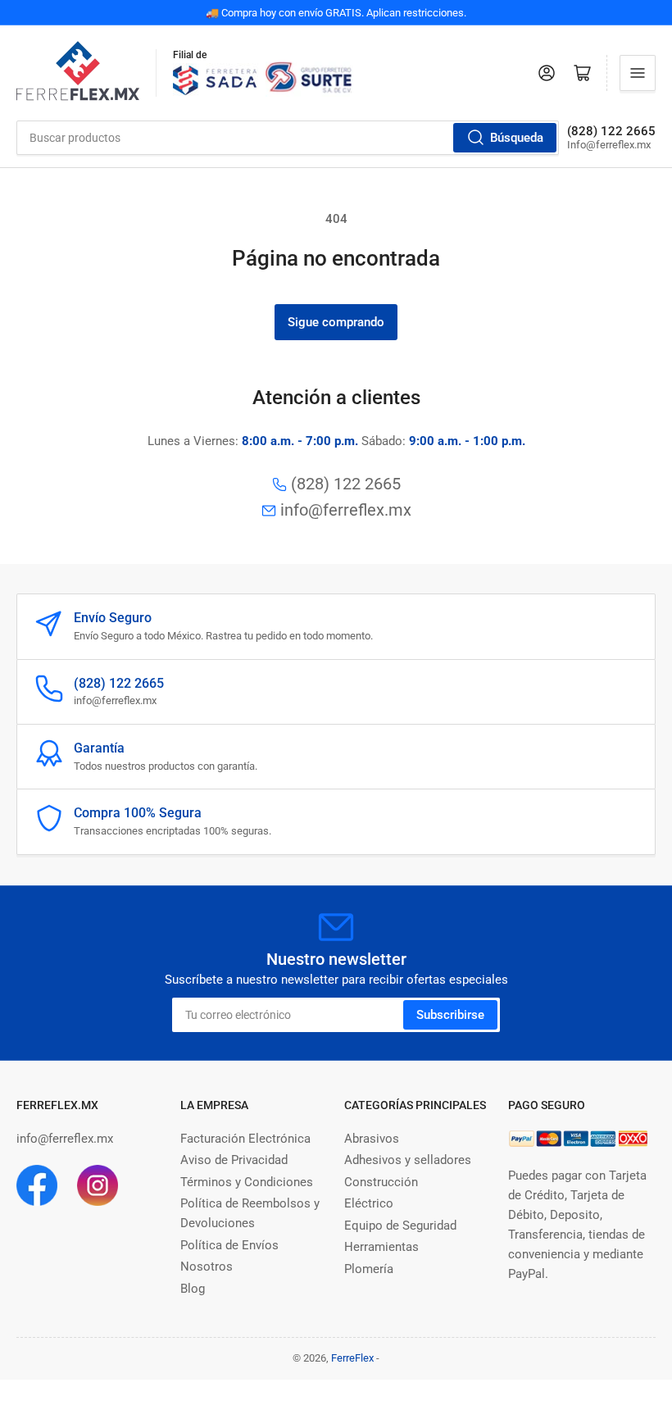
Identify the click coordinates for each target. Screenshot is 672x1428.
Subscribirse (450, 1014)
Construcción (381, 1182)
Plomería (368, 1269)
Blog (192, 1288)
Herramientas (381, 1246)
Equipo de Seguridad (400, 1225)
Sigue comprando (336, 322)
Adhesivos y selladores (407, 1160)
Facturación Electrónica (245, 1138)
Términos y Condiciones (246, 1182)
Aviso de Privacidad (234, 1160)
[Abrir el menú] (638, 73)
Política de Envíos (229, 1245)
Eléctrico (368, 1203)
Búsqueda (516, 137)
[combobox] (287, 138)
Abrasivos (371, 1138)
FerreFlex (352, 1358)
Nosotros (206, 1266)
